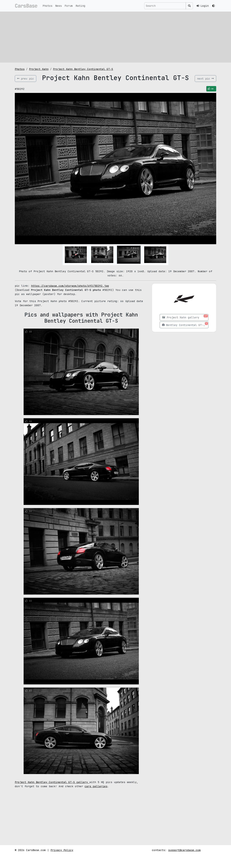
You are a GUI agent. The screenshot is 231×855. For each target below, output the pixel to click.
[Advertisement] (115, 37)
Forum (69, 5)
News (58, 5)
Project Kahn (39, 69)
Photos (47, 5)
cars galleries (96, 786)
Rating (80, 5)
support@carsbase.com (184, 850)
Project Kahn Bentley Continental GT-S (83, 69)
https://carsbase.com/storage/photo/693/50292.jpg (70, 285)
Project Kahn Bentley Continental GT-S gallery (52, 782)
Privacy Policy (62, 850)
